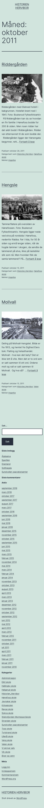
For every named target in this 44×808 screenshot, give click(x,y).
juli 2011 (5, 647)
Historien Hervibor (16, 792)
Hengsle (9, 184)
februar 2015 (8, 558)
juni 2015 (6, 546)
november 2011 (9, 640)
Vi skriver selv (8, 748)
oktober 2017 (8, 496)
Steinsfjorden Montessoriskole (16, 717)
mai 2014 (6, 566)
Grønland (6, 464)
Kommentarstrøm (10, 775)
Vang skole (7, 740)
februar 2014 (8, 574)
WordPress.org (9, 779)
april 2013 (6, 593)
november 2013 (9, 581)
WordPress (21, 798)
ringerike (12, 160)
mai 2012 (6, 624)
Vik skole (6, 752)
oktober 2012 (8, 612)
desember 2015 (9, 531)
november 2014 (9, 562)
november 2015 (9, 535)
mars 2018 (7, 492)
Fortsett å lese (27, 141)
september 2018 (9, 488)
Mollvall (9, 302)
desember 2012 (9, 605)
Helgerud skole (9, 690)
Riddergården (14, 64)
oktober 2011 (8, 643)
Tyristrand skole (9, 732)
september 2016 (9, 515)
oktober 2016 (8, 511)
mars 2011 (6, 655)
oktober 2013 (8, 585)
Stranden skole (9, 721)
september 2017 (9, 500)
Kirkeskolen (7, 705)
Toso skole (7, 728)
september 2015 (9, 542)
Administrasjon (9, 678)
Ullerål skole (7, 736)
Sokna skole (7, 713)
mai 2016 (6, 523)
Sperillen (6, 460)
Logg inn (6, 767)
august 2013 (7, 589)
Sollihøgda (7, 468)
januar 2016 (7, 527)
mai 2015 (6, 550)
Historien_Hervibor (25, 154)
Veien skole (7, 744)
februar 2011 (8, 659)
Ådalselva (6, 456)
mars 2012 (7, 632)
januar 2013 (7, 601)
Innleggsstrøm (8, 771)
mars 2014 (7, 570)
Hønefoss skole (9, 697)
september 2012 (9, 616)
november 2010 (9, 667)
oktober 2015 (8, 539)
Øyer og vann (8, 756)
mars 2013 (7, 597)
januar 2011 (7, 663)
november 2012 (9, 608)
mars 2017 (7, 507)
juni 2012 (6, 620)
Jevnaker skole (9, 701)
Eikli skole (6, 682)
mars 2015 (7, 554)
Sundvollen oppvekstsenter (15, 472)
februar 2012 (8, 636)
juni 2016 (6, 519)
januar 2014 (7, 577)
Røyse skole (7, 709)
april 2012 (6, 628)
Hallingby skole (9, 686)
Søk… (4, 425)
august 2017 (7, 504)
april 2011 (6, 651)
